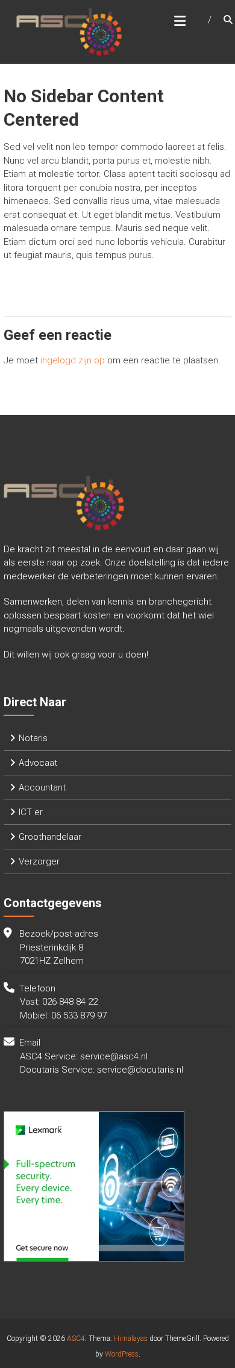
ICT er (31, 812)
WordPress (122, 1354)
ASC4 (76, 1338)
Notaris (33, 738)
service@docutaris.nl (140, 1069)
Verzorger (39, 861)
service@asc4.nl (114, 1056)
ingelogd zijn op (72, 360)
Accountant (42, 787)
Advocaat (38, 762)
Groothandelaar (50, 836)
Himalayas (131, 1338)
